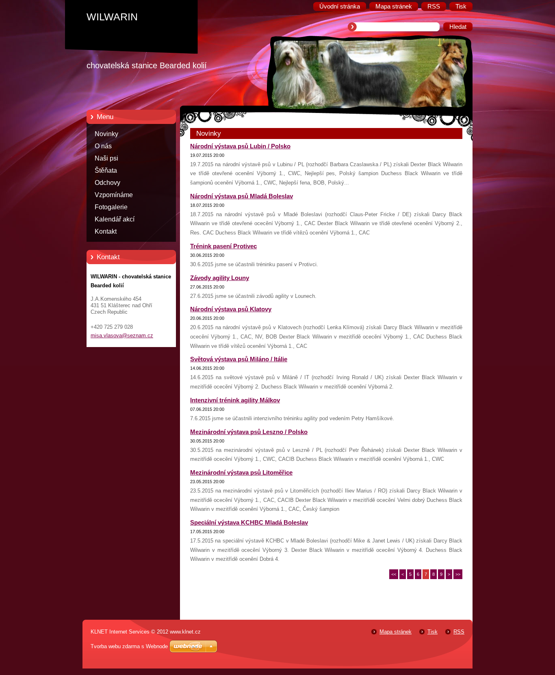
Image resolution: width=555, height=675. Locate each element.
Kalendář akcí (114, 219)
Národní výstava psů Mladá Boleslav (241, 196)
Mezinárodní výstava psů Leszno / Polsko (249, 432)
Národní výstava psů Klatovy (230, 309)
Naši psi (106, 158)
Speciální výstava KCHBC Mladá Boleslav (249, 522)
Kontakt (106, 231)
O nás (103, 146)
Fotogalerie (111, 207)
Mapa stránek (395, 632)
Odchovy (107, 182)
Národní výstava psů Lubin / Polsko (240, 146)
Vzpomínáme (114, 194)
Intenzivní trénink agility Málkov (235, 400)
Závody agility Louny (219, 278)
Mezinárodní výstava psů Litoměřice (241, 472)
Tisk (432, 632)
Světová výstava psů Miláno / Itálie (238, 359)
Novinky (106, 133)
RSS (458, 632)
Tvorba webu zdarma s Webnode (129, 646)
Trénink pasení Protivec (223, 246)
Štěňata (106, 170)
